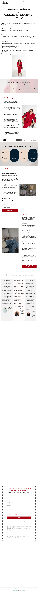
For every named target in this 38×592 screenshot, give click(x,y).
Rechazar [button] (19, 590)
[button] (23, 1)
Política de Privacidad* (19, 514)
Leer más (23, 590)
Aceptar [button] (15, 590)
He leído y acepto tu (15, 514)
